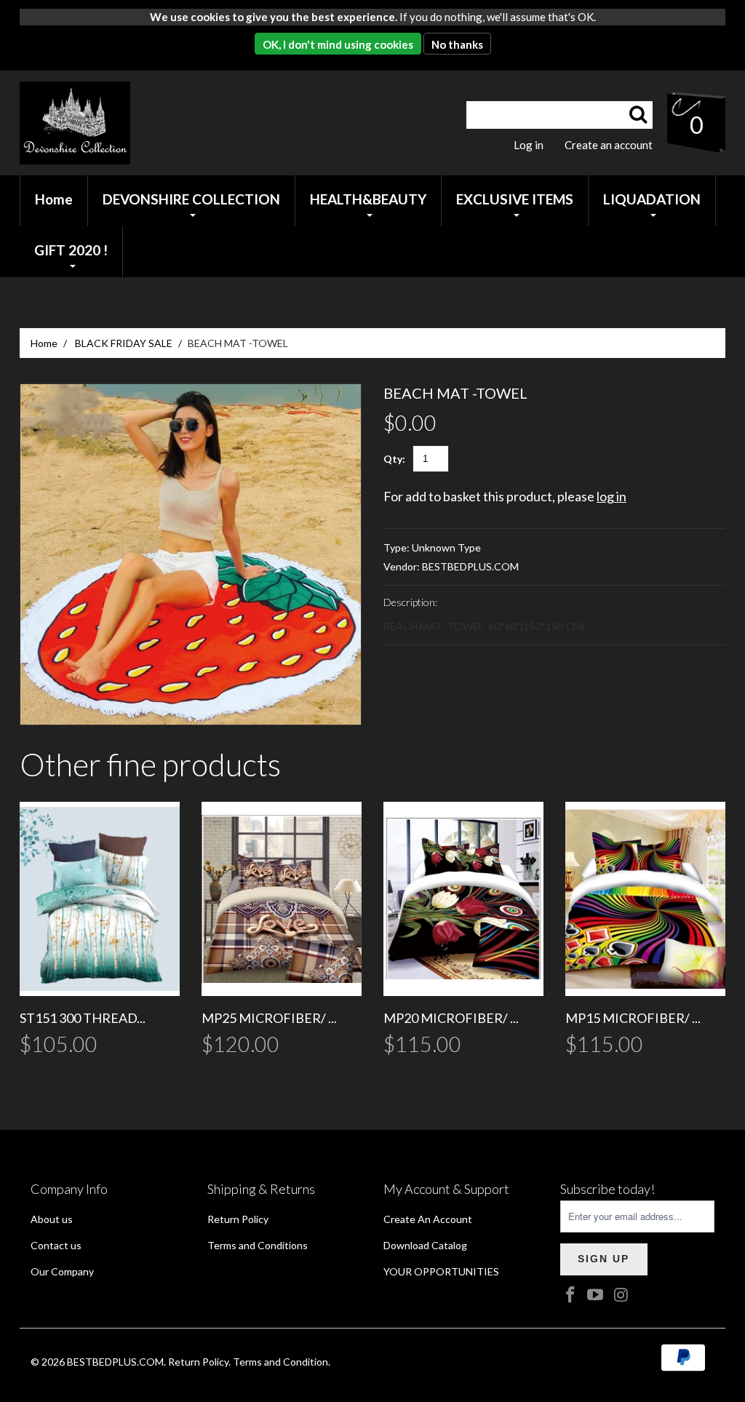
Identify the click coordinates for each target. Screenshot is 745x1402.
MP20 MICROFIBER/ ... (451, 1018)
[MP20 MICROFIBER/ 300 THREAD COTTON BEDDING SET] (463, 899)
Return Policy (237, 1219)
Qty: (394, 459)
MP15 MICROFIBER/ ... (633, 1018)
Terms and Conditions (257, 1245)
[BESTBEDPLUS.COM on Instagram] (621, 1295)
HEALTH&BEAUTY (368, 199)
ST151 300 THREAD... (83, 1018)
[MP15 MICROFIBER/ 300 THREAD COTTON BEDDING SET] (645, 899)
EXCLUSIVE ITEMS (514, 199)
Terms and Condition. (281, 1361)
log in (611, 496)
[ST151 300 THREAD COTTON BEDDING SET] (100, 899)
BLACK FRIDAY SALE (123, 343)
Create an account (609, 144)
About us (52, 1219)
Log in (528, 144)
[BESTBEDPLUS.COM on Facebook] (571, 1295)
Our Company (62, 1271)
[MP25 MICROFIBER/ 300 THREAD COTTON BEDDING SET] (282, 899)
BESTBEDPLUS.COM (470, 566)
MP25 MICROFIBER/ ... (269, 1018)
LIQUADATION (652, 199)
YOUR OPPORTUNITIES (441, 1271)
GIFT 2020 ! (71, 250)
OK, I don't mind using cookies (338, 44)
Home (44, 343)
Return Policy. (199, 1361)
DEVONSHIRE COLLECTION (191, 199)
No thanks (457, 44)
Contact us (56, 1245)
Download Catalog (425, 1245)
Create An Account (427, 1219)
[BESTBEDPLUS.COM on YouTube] (596, 1295)
